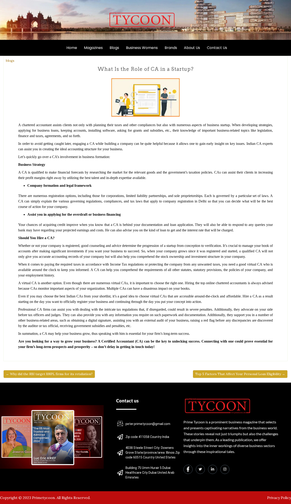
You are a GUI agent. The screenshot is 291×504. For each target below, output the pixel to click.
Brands (171, 47)
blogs (10, 61)
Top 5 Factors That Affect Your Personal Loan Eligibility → (240, 374)
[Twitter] (200, 469)
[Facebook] (188, 469)
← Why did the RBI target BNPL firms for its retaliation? (49, 374)
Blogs (114, 47)
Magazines (93, 47)
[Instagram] (224, 469)
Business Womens (142, 47)
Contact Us (217, 47)
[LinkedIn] (212, 469)
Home (71, 47)
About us (192, 47)
